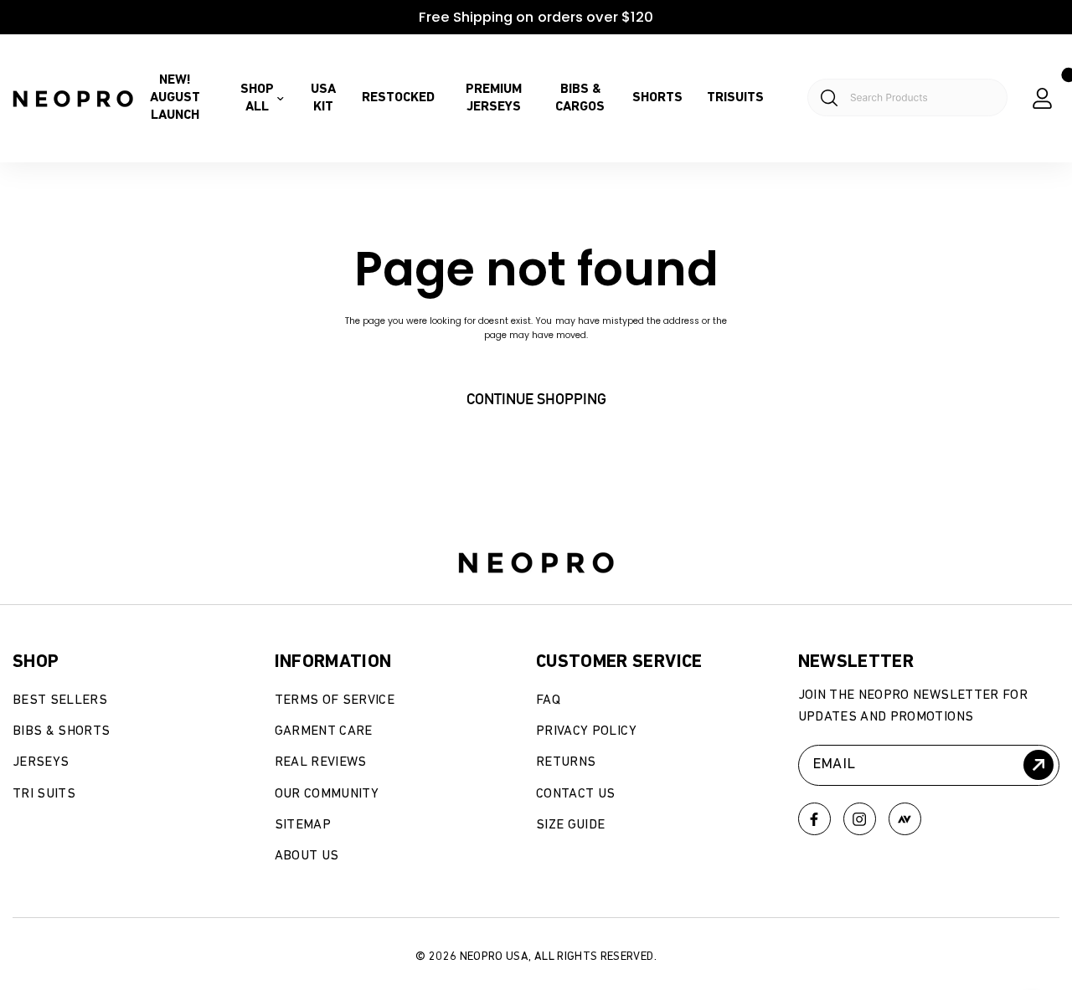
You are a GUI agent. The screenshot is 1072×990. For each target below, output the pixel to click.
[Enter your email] (1038, 765)
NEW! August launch (175, 98)
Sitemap (303, 825)
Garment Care (324, 731)
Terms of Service (335, 700)
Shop (36, 662)
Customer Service (619, 662)
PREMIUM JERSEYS (494, 98)
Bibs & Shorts (62, 731)
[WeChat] (905, 819)
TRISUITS (735, 98)
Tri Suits (44, 794)
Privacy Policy (586, 731)
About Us (307, 856)
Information (333, 662)
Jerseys (41, 762)
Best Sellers (60, 700)
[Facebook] (814, 819)
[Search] (898, 98)
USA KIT (323, 98)
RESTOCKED (398, 98)
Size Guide (571, 825)
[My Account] (1042, 98)
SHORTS (657, 98)
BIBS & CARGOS (580, 98)
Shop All (257, 98)
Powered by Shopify (107, 911)
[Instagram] (859, 819)
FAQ (548, 700)
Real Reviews (321, 762)
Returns (565, 762)
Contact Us (576, 794)
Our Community (327, 794)
